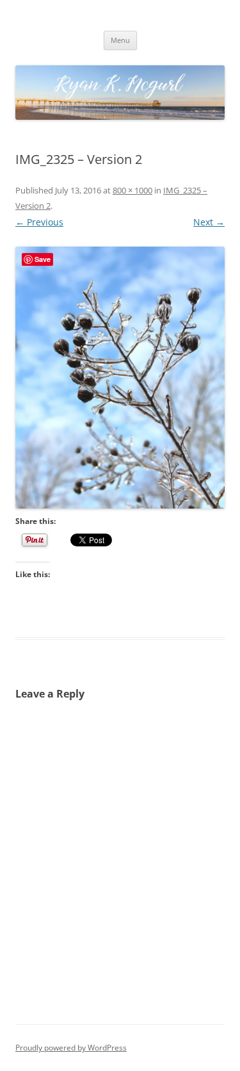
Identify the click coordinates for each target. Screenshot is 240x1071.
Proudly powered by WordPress (71, 1047)
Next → (209, 222)
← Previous (39, 222)
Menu (120, 40)
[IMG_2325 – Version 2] (120, 378)
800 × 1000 (132, 190)
